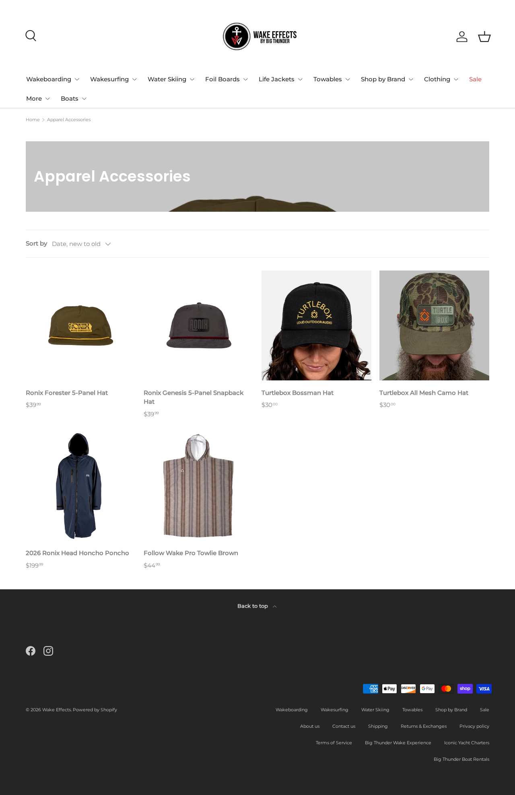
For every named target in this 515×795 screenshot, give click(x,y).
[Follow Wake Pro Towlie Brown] (198, 486)
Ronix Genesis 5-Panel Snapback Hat (193, 397)
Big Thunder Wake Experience (398, 742)
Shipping (378, 726)
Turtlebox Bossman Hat (298, 392)
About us (309, 726)
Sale (475, 79)
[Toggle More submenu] (47, 98)
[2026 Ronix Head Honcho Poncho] (81, 486)
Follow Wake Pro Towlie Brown (191, 553)
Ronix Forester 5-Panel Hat (67, 392)
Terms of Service (334, 742)
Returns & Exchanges (424, 726)
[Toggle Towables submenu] (347, 79)
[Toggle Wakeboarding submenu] (77, 79)
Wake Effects (56, 709)
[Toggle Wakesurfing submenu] (134, 79)
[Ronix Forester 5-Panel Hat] (81, 325)
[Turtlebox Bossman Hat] (316, 325)
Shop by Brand (383, 79)
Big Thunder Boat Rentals (461, 759)
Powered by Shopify (95, 709)
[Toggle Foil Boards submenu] (245, 79)
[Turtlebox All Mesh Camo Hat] (434, 325)
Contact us (343, 726)
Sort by (36, 243)
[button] (484, 36)
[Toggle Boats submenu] (84, 98)
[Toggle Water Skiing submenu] (192, 79)
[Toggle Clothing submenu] (456, 79)
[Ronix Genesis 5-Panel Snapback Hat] (198, 325)
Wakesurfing (109, 79)
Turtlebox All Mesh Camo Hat (423, 392)
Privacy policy (474, 726)
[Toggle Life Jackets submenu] (300, 79)
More (34, 98)
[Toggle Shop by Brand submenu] (411, 79)
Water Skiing (167, 79)
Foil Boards (222, 79)
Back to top (253, 606)
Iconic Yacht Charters (466, 742)
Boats (69, 98)
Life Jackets (277, 79)
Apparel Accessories (69, 120)
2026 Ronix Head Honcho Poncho (77, 553)
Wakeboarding (48, 79)
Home (33, 120)
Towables (327, 79)
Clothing (437, 79)
